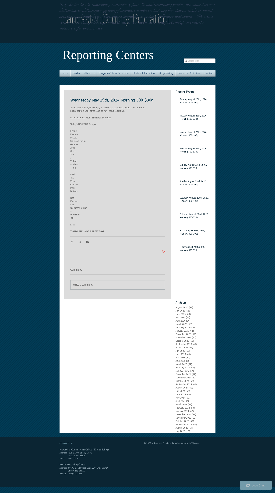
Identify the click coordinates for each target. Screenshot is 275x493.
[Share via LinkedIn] (87, 241)
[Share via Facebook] (71, 241)
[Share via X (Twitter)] (79, 241)
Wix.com (195, 443)
